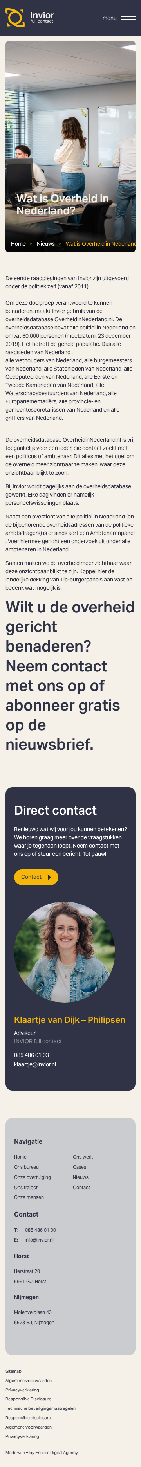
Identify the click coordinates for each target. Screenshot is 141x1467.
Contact (31, 876)
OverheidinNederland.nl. (84, 319)
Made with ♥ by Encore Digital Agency (41, 1452)
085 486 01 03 (31, 1054)
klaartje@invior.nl (35, 1064)
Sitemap (13, 1371)
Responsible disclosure (28, 1417)
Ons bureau (26, 1167)
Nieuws (46, 244)
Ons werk (83, 1157)
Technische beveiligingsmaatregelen (40, 1408)
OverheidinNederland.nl (92, 439)
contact (82, 666)
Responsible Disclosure (28, 1399)
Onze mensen (29, 1197)
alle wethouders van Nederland (43, 360)
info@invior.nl (34, 1240)
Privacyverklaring (22, 1390)
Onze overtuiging (32, 1177)
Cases (79, 1167)
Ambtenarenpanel (112, 532)
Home (18, 244)
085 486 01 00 (35, 1230)
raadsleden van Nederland (37, 352)
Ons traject (26, 1187)
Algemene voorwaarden (28, 1380)
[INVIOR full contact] (30, 17)
